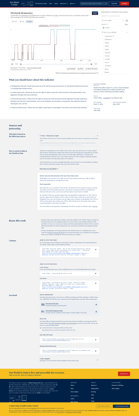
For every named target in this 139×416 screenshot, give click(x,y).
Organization (95, 388)
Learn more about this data (34, 68)
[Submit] (106, 4)
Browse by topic (42, 3)
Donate (124, 3)
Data (50, 3)
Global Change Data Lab (36, 383)
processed (106, 98)
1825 (16, 64)
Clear (126, 24)
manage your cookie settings (73, 412)
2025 (95, 64)
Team (92, 395)
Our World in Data (14, 4)
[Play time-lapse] (12, 64)
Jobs (92, 398)
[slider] (20, 64)
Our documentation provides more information (62, 323)
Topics (72, 385)
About (72, 3)
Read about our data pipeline (48, 168)
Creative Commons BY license (56, 232)
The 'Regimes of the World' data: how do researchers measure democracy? (78, 73)
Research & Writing (117, 385)
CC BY (29, 69)
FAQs (38, 393)
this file (95, 206)
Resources (63, 3)
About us (94, 385)
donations (33, 408)
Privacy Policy (60, 412)
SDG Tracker (74, 402)
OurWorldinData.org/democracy (19, 69)
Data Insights (74, 391)
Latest (56, 3)
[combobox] (94, 3)
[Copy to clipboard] (94, 249)
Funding (93, 391)
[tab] (14, 21)
